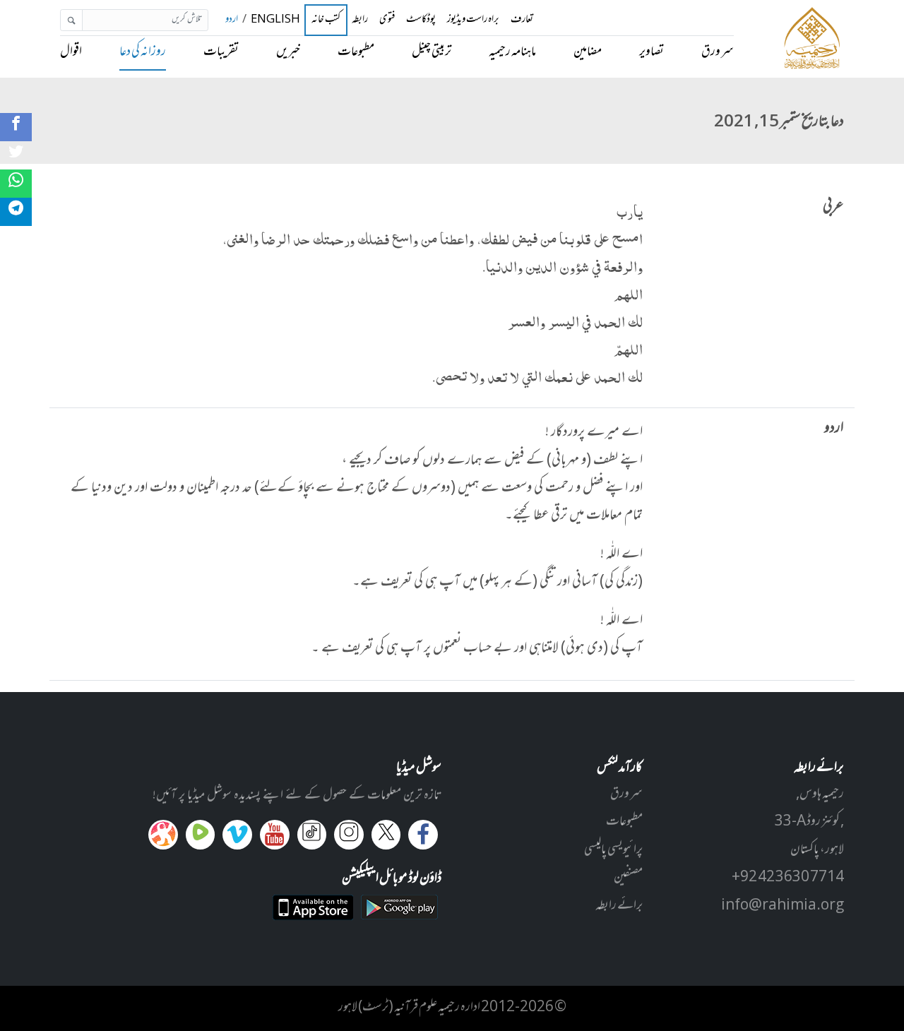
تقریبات (221, 52)
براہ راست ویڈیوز (473, 20)
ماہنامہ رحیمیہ (512, 52)
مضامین (587, 52)
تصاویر (651, 52)
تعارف (522, 20)
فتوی (387, 20)
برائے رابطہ (619, 906)
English (275, 20)
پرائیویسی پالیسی (613, 850)
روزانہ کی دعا (142, 52)
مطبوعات (356, 52)
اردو (231, 20)
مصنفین (628, 877)
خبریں (288, 52)
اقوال (71, 52)
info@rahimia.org (782, 906)
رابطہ (360, 20)
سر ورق (717, 52)
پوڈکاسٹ (421, 20)
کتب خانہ (326, 20)
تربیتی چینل (431, 52)
